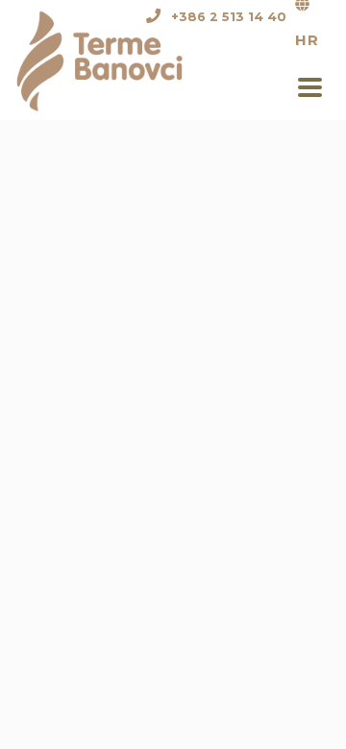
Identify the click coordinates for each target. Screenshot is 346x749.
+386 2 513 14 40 (228, 17)
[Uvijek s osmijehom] (111, 59)
